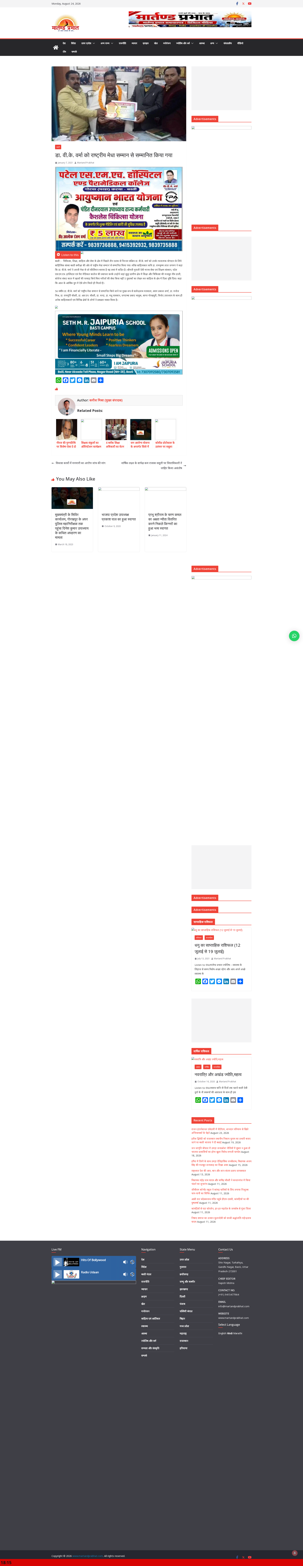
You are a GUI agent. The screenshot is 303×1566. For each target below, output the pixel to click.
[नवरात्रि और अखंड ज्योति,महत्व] (221, 1059)
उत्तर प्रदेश (86, 43)
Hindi (230, 1333)
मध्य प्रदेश (184, 1326)
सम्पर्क (74, 51)
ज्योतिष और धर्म (183, 43)
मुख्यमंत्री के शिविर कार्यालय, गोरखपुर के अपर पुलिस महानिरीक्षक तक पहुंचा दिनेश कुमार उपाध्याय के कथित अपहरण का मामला (72, 526)
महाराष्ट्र (183, 1333)
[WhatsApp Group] (82, 255)
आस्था (202, 43)
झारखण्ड (184, 1289)
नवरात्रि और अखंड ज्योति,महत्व (218, 1074)
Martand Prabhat (85, 162)
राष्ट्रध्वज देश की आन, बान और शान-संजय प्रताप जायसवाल (218, 1170)
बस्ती (58, 147)
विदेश (73, 43)
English (222, 1333)
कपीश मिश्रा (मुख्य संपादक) (105, 400)
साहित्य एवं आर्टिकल (150, 1318)
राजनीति (122, 43)
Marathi (237, 1333)
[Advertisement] (220, 88)
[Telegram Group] (56, 308)
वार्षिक (207, 1067)
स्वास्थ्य (144, 1326)
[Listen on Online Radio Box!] (132, 1262)
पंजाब (182, 1303)
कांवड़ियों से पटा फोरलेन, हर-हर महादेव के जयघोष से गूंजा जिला (221, 1208)
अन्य (212, 43)
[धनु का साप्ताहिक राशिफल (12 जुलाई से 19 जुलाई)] (221, 930)
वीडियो (240, 43)
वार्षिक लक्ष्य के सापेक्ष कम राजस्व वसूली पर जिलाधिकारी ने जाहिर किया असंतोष (151, 465)
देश (64, 43)
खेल (156, 43)
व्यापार (134, 43)
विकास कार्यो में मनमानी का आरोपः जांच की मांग (80, 463)
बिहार (182, 1318)
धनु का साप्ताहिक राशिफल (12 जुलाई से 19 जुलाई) (217, 948)
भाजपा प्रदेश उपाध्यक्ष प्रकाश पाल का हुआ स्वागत (119, 517)
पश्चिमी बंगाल (186, 1311)
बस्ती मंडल (146, 1274)
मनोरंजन (167, 43)
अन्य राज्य (105, 43)
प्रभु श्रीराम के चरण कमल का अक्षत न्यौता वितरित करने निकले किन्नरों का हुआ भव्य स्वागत (164, 521)
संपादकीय (228, 43)
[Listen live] (57, 1262)
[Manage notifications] (295, 1553)
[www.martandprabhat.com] (56, 47)
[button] (93, 43)
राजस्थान (184, 1340)
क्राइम (146, 43)
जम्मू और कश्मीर (187, 1281)
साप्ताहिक (209, 937)
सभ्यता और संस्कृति (150, 1348)
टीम (64, 51)
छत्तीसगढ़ (184, 1274)
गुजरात (183, 1267)
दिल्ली (182, 1296)
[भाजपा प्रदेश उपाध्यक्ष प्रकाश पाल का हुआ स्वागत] (119, 490)
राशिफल (198, 937)
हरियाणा (183, 1348)
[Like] (56, 389)
